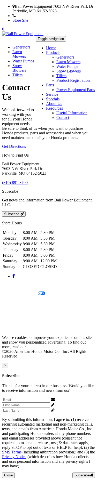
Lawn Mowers (68, 62)
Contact (62, 117)
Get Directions (14, 146)
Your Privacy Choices (20, 293)
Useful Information (71, 113)
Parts (50, 85)
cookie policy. (38, 347)
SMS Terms (11, 311)
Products (53, 52)
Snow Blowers (68, 71)
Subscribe (12, 214)
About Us (54, 103)
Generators (65, 57)
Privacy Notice (14, 285)
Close (8, 475)
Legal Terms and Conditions (25, 302)
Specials (52, 99)
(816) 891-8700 (28, 15)
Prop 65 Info (12, 320)
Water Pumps (67, 66)
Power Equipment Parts (75, 89)
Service (52, 94)
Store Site (20, 20)
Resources (54, 108)
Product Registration (73, 80)
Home (51, 48)
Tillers (61, 76)
